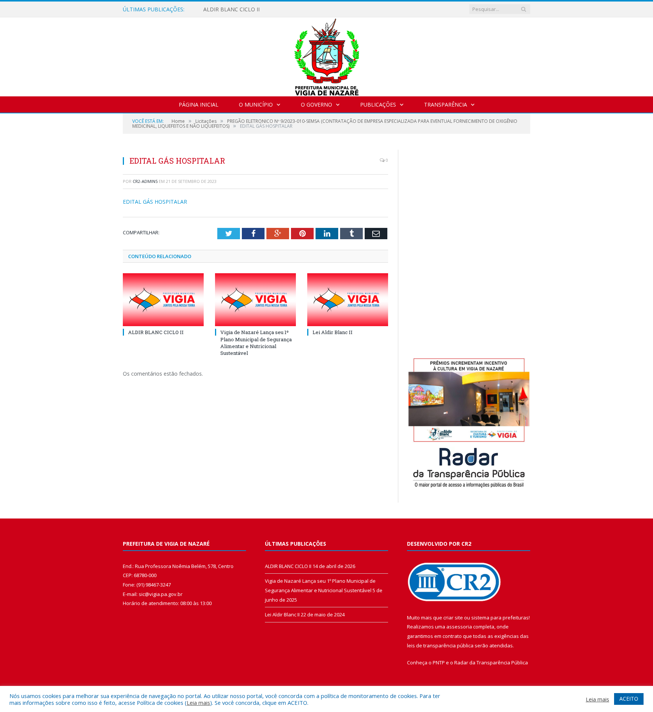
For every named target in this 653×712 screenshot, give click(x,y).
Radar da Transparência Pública (491, 662)
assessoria (459, 626)
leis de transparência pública (440, 645)
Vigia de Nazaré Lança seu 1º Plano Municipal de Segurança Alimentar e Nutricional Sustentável (256, 342)
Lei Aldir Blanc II (333, 332)
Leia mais (198, 702)
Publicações (378, 104)
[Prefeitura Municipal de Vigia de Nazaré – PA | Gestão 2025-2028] (326, 55)
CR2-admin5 (145, 181)
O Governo (316, 104)
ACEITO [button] (628, 698)
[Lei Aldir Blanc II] (347, 299)
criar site (453, 617)
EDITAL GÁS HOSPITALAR (155, 201)
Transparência (445, 104)
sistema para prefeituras (500, 617)
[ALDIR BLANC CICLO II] (163, 299)
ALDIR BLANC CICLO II (231, 9)
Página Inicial (198, 104)
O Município (256, 104)
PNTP (439, 662)
